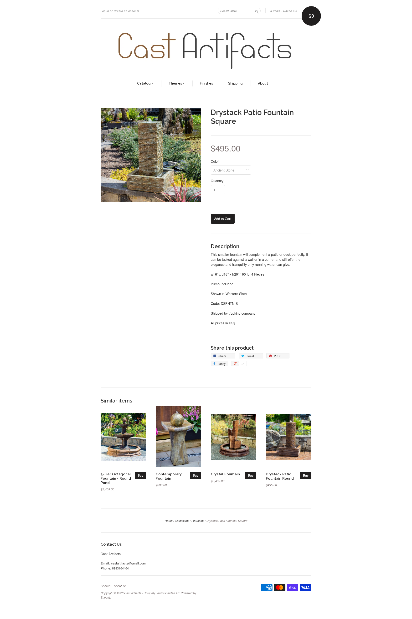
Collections (182, 520)
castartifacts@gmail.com (128, 563)
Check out (290, 11)
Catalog (144, 83)
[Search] (256, 10)
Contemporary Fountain (169, 476)
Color (215, 161)
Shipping (235, 83)
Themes (176, 83)
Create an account (126, 11)
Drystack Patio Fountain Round (280, 476)
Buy (140, 475)
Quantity (217, 180)
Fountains (197, 520)
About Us (120, 586)
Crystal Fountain (225, 474)
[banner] (206, 47)
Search (105, 586)
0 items (275, 11)
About (263, 83)
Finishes (206, 83)
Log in (105, 11)
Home (169, 520)
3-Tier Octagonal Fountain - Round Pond (116, 478)
